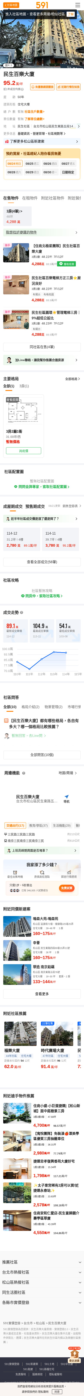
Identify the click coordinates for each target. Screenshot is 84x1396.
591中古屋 (67, 1364)
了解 (71, 14)
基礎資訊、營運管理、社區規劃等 (40, 133)
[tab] (13, 506)
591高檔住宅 (46, 1369)
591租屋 (28, 1369)
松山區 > (42, 1323)
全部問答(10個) (42, 755)
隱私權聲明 (55, 1374)
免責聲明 (21, 1374)
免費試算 (66, 888)
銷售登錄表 (70, 506)
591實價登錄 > (13, 1323)
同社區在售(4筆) (42, 347)
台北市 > (29, 1323)
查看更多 (42, 994)
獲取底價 (68, 264)
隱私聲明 (42, 1391)
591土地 (49, 1364)
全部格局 (71, 379)
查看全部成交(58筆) (42, 562)
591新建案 (32, 1364)
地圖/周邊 (66, 773)
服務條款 (37, 1374)
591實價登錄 (12, 1364)
